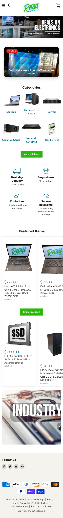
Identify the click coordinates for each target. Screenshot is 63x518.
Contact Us (42, 503)
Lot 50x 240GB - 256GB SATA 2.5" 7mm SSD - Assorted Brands (18, 359)
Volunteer (47, 506)
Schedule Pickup (35, 499)
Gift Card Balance (15, 499)
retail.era (8, 299)
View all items (31, 154)
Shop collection (31, 312)
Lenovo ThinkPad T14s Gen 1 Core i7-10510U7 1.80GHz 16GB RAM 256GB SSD (18, 291)
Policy (50, 499)
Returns (35, 506)
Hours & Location (19, 506)
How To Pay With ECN (22, 503)
